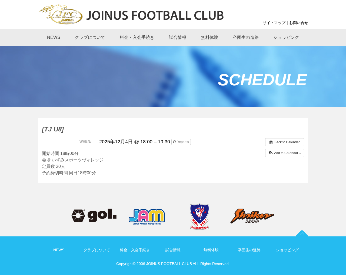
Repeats (183, 142)
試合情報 (173, 250)
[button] (284, 153)
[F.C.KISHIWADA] (199, 206)
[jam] (147, 211)
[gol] (94, 211)
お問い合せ (298, 23)
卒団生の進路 (249, 250)
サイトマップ (274, 23)
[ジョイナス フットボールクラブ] (155, 14)
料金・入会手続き (135, 250)
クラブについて (97, 250)
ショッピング (287, 250)
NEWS (58, 250)
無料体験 (211, 250)
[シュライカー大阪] (252, 211)
